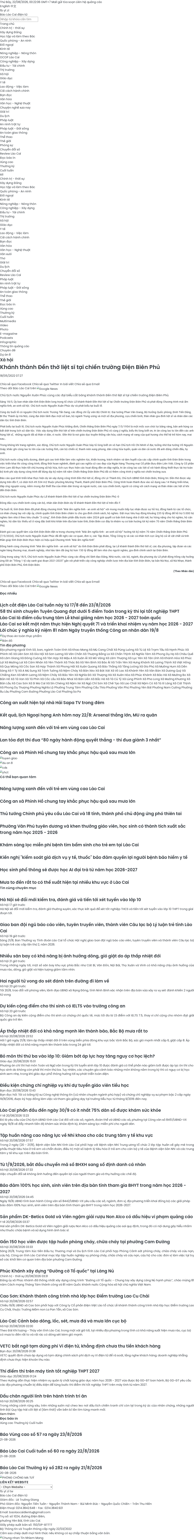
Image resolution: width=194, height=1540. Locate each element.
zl (8, 10)
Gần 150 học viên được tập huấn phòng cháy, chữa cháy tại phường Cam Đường (85, 1242)
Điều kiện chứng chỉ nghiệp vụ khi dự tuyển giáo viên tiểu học (64, 1085)
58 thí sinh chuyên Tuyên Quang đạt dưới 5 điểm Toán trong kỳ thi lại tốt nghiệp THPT (89, 611)
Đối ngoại (6, 45)
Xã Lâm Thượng (117, 658)
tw (11, 1491)
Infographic (8, 342)
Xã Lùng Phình (132, 679)
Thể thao (6, 137)
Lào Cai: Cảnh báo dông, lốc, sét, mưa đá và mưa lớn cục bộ (63, 1321)
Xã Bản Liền (82, 679)
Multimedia (8, 321)
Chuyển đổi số (10, 149)
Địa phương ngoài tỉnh (16, 650)
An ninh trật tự (10, 124)
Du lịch (5, 116)
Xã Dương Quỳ (171, 671)
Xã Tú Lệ (141, 650)
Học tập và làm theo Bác (17, 36)
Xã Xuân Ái (80, 658)
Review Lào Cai (10, 154)
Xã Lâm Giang (10, 658)
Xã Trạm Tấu (156, 650)
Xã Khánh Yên (135, 671)
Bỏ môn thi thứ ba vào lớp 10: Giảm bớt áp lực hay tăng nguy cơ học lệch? (77, 1056)
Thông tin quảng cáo (14, 346)
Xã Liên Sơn (21, 654)
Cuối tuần (7, 170)
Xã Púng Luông (124, 650)
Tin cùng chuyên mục (18, 888)
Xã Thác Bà (72, 662)
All (1, 175)
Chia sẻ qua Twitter (45, 384)
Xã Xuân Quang (87, 666)
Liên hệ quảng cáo (89, 2)
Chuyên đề (7, 350)
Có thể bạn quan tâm (18, 777)
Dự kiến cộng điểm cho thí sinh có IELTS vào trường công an (62, 1006)
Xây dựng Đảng (10, 32)
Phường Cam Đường (24, 692)
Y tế (2, 82)
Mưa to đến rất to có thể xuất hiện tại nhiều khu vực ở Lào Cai (64, 882)
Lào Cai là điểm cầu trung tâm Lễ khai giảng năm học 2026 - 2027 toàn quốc (80, 618)
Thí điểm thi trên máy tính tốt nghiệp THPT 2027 (49, 1371)
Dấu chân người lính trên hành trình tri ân (43, 1396)
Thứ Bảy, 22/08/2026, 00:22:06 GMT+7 (25, 2)
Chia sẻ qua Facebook (15, 384)
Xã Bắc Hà (98, 679)
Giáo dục (6, 78)
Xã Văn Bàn (153, 671)
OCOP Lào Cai (9, 57)
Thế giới (5, 141)
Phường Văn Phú (118, 687)
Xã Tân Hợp (51, 658)
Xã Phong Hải (66, 666)
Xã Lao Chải (128, 683)
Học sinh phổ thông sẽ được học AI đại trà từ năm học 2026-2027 (68, 870)
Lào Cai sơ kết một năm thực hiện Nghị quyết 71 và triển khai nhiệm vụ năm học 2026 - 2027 (96, 624)
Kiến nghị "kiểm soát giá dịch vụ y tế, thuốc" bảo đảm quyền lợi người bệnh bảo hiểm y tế (93, 857)
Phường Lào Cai (50, 692)
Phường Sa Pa (71, 692)
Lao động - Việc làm (14, 87)
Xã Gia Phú (147, 666)
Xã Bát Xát (103, 671)
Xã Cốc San (27, 666)
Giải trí (4, 112)
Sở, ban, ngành (43, 650)
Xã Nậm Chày (69, 671)
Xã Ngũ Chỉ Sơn (93, 683)
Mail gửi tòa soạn (63, 2)
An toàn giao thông (13, 133)
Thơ (2, 258)
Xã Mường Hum (166, 666)
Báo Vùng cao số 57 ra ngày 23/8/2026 (41, 1434)
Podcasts (6, 338)
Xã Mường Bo (177, 675)
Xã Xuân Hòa (121, 675)
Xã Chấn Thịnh (121, 654)
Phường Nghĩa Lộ (42, 687)
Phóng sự (6, 145)
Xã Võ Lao (118, 671)
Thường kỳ (7, 166)
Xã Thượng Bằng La (96, 654)
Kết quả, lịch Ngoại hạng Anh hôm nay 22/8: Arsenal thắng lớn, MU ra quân (78, 715)
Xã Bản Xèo (87, 671)
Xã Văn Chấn (73, 654)
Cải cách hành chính (14, 91)
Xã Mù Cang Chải (101, 650)
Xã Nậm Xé (73, 683)
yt (5, 10)
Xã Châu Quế (184, 654)
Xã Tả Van (18, 679)
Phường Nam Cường (166, 687)
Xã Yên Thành (54, 662)
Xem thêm (7, 1414)
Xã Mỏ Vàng (97, 658)
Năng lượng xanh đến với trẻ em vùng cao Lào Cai (52, 727)
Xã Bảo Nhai (65, 679)
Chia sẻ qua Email (87, 384)
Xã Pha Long (151, 679)
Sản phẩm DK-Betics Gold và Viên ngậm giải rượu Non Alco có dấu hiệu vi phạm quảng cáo (96, 1217)
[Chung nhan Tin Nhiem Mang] (21, 1537)
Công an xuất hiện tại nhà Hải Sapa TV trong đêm (52, 703)
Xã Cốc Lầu (48, 679)
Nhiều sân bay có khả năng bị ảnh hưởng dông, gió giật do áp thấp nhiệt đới (80, 956)
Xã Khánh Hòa (170, 658)
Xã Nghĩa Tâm (142, 654)
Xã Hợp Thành (46, 666)
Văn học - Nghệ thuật (15, 103)
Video (4, 325)
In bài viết (67, 384)
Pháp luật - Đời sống (14, 129)
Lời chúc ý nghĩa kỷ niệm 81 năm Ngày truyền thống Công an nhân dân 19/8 (79, 630)
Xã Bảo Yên (66, 675)
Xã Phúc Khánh (142, 675)
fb (1, 10)
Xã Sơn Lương (54, 654)
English (5, 6)
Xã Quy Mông (9, 666)
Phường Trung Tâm (68, 687)
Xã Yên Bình (88, 662)
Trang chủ (7, 24)
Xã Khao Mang (78, 650)
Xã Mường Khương (173, 679)
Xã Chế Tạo (112, 683)
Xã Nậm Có (145, 683)
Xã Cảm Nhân (34, 662)
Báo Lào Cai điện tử (13, 15)
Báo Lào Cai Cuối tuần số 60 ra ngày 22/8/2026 (49, 1451)
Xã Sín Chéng (55, 683)
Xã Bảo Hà (160, 675)
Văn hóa (6, 99)
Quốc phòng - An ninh (15, 41)
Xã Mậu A (66, 658)
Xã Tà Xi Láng (163, 683)
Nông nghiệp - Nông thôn (18, 53)
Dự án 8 (5, 355)
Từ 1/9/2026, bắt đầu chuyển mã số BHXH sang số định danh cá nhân (73, 1164)
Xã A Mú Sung (27, 671)
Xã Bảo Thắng (108, 666)
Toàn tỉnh (61, 650)
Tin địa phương (13, 645)
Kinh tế (5, 49)
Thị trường (7, 70)
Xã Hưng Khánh (139, 662)
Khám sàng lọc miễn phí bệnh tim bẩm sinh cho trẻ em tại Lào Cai (69, 845)
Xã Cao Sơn (20, 683)
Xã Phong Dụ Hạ (163, 654)
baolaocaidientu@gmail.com (29, 1512)
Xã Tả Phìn (32, 679)
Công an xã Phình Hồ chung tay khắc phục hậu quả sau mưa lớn (67, 752)
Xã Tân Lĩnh (152, 658)
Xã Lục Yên (136, 658)
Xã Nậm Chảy (48, 675)
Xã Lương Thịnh (162, 662)
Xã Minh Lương (27, 675)
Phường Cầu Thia (94, 687)
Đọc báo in (7, 158)
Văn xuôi (6, 254)
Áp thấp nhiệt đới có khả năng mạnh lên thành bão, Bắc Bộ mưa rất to (74, 1031)
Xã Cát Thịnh (182, 683)
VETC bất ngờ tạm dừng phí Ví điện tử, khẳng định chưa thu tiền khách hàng (80, 1346)
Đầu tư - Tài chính (12, 66)
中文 (13, 6)
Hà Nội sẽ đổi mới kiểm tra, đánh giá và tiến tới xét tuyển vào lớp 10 (70, 900)
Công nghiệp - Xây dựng (17, 61)
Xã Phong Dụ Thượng (15, 687)
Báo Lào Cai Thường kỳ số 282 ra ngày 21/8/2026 (51, 1468)
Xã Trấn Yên (119, 662)
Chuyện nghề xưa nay (15, 108)
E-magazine (8, 334)
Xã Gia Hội (37, 654)
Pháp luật (6, 120)
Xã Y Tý (13, 671)
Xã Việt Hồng (182, 662)
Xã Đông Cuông (31, 658)
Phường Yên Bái (141, 687)
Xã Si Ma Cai (37, 683)
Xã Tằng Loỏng (128, 666)
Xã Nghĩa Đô (83, 675)
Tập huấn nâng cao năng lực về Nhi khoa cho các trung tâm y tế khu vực (76, 1135)
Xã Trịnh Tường (48, 671)
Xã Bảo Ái (104, 662)
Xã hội (4, 74)
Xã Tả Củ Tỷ (114, 679)
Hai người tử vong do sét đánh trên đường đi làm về (54, 981)
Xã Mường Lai (14, 662)
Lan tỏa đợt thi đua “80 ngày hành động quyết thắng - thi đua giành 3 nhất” (80, 740)
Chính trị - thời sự (12, 28)
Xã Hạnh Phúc (175, 650)
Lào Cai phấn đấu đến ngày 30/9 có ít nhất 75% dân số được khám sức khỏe (80, 1110)
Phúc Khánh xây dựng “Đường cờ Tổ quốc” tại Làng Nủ (57, 1271)
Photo (4, 329)
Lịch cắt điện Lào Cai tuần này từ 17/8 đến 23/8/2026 (55, 605)
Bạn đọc (6, 95)
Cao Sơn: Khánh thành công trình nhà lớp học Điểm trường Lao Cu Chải (74, 1296)
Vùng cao (6, 162)
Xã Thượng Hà (102, 675)
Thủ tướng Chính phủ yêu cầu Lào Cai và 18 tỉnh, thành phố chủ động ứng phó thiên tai (91, 814)
